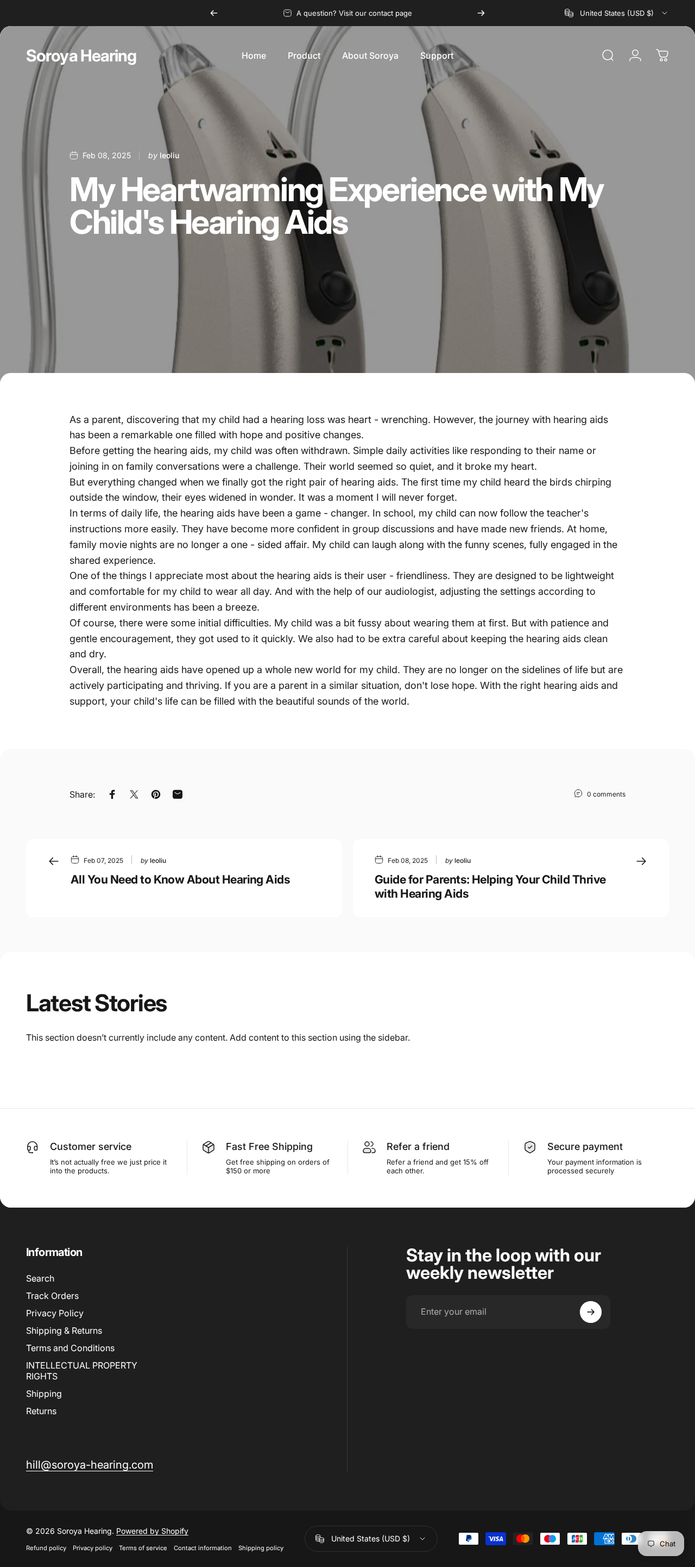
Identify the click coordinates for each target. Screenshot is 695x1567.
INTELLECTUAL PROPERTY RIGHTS (81, 1371)
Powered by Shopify (152, 1530)
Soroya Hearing (81, 55)
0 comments (606, 794)
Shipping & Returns (64, 1330)
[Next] (481, 13)
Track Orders (52, 1295)
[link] (89, 1464)
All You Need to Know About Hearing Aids (180, 879)
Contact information (203, 1548)
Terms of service (143, 1548)
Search (40, 1278)
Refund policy (46, 1548)
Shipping (44, 1393)
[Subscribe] (591, 1312)
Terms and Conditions (70, 1347)
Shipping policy (260, 1548)
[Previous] (214, 13)
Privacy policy (92, 1548)
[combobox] (617, 13)
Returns (41, 1411)
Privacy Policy (55, 1313)
